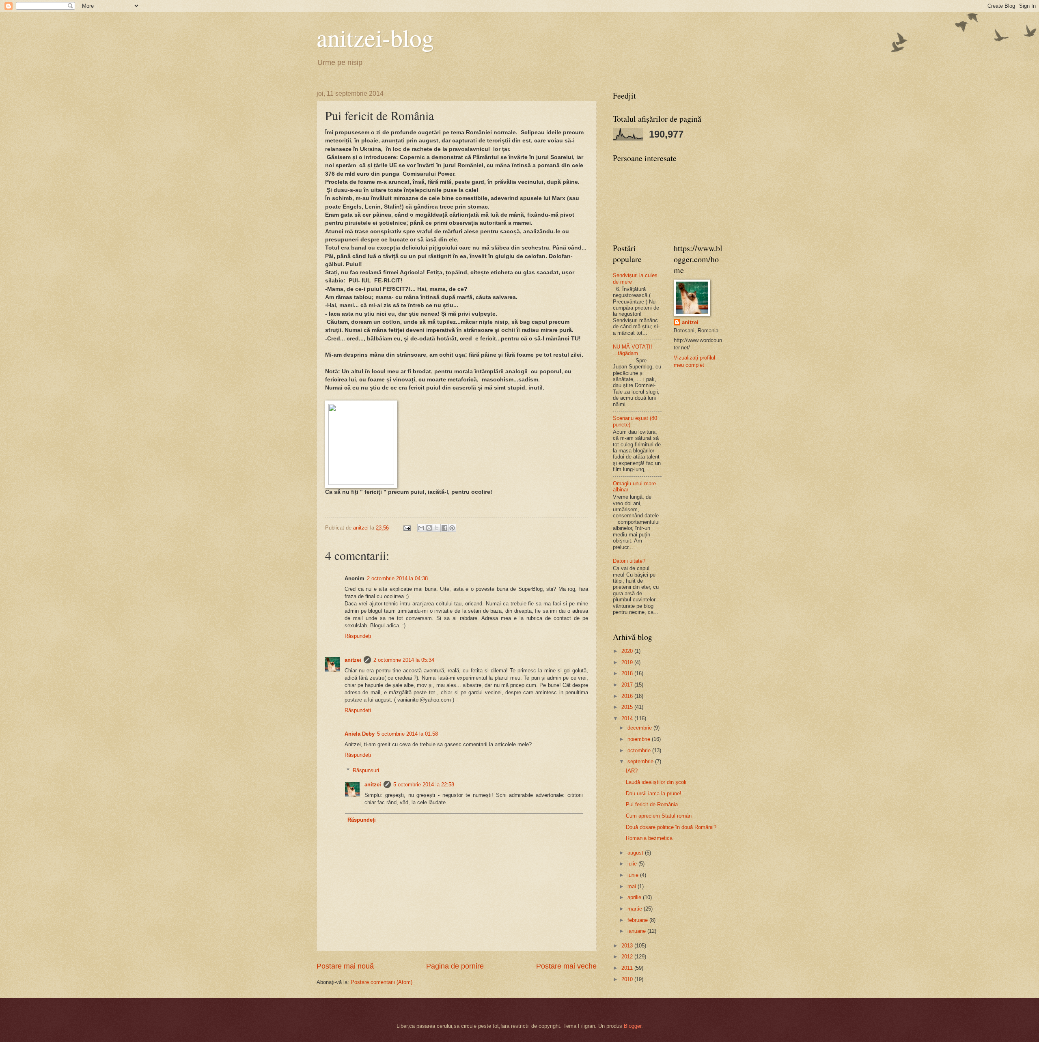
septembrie (641, 761)
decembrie (640, 728)
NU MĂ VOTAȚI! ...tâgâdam (632, 350)
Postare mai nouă (345, 966)
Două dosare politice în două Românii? (671, 827)
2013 (627, 946)
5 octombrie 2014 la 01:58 (407, 734)
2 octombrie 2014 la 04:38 (397, 578)
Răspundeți (358, 636)
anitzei (353, 660)
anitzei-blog (375, 37)
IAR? (632, 771)
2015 (627, 707)
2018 (627, 673)
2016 (627, 696)
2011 (627, 968)
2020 (627, 651)
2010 (627, 979)
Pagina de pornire (455, 966)
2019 (627, 662)
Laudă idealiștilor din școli (656, 782)
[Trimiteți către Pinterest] (452, 528)
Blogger (632, 1026)
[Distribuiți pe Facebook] (444, 528)
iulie (632, 864)
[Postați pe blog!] (429, 528)
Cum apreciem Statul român (659, 816)
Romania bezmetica (649, 838)
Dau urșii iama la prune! (653, 793)
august (636, 853)
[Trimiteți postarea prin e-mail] (406, 528)
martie (635, 909)
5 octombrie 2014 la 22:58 (423, 785)
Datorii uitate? (629, 561)
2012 (627, 957)
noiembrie (639, 739)
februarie (638, 920)
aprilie (635, 897)
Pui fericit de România (652, 804)
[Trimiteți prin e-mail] (421, 528)
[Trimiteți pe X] (437, 528)
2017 (627, 685)
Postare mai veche (566, 966)
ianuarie (637, 931)
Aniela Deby (360, 734)
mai (632, 886)
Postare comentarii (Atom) (381, 982)
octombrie (639, 750)
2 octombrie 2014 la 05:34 (403, 660)
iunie (633, 875)
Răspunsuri (366, 770)
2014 (627, 718)
